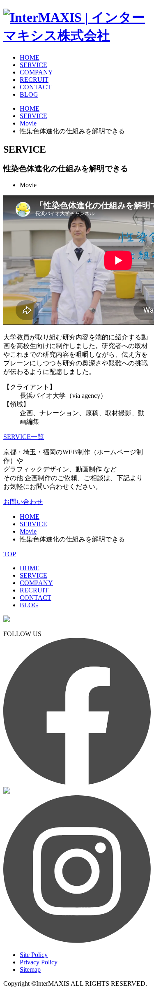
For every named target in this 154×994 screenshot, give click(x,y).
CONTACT (35, 87)
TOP (9, 553)
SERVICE (33, 64)
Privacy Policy (38, 962)
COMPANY (36, 72)
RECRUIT (34, 79)
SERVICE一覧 (23, 436)
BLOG (29, 94)
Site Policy (34, 954)
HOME (29, 57)
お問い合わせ (23, 501)
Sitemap (30, 969)
